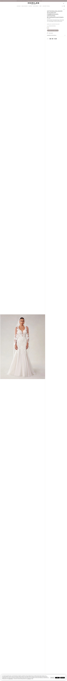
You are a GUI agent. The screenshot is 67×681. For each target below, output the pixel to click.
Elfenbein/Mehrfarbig (48, 28)
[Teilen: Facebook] (50, 39)
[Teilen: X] (52, 39)
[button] (10, 678)
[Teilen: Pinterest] (54, 39)
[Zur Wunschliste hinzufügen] (56, 9)
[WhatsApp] (56, 39)
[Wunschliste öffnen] (64, 6)
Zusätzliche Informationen (51, 35)
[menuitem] (19, 6)
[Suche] (62, 6)
